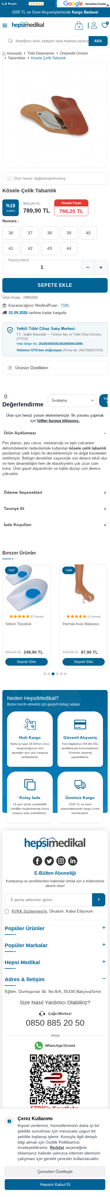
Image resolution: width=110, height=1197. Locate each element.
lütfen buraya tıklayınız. (58, 420)
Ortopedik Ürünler (74, 53)
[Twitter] (49, 861)
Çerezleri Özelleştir (55, 1171)
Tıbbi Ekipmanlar (40, 53)
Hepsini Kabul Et (55, 1184)
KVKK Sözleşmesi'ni (29, 911)
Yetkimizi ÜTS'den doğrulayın (59, 350)
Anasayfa (14, 53)
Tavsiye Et (14, 508)
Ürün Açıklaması (20, 432)
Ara (98, 41)
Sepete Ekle (55, 285)
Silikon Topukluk (18, 624)
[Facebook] (37, 861)
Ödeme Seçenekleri (23, 492)
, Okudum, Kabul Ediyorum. (53, 911)
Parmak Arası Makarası (80, 624)
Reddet (57, 1147)
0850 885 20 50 (55, 1023)
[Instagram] (61, 861)
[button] (44, 673)
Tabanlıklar (17, 58)
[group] (55, 115)
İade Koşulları (17, 524)
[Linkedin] (72, 861)
